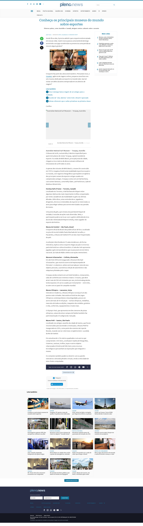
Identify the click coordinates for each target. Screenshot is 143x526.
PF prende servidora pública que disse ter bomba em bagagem (60, 473)
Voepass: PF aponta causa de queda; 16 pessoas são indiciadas (60, 413)
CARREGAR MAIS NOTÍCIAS (71, 480)
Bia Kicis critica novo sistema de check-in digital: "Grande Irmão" (60, 433)
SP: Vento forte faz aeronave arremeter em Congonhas (36, 473)
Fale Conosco (39, 515)
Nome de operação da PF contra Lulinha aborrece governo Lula (106, 51)
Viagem (30, 410)
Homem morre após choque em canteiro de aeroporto (104, 433)
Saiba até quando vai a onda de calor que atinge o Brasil (81, 453)
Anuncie (32, 515)
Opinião (104, 11)
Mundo (94, 11)
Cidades (97, 430)
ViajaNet (49, 76)
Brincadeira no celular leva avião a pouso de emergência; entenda (60, 453)
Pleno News (71, 5)
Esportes (75, 11)
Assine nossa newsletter (35, 495)
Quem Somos (47, 515)
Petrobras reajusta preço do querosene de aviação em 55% (81, 433)
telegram (37, 4)
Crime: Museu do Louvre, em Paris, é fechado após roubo (81, 473)
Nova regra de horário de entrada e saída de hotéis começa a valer (105, 453)
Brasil (38, 11)
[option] (68, 128)
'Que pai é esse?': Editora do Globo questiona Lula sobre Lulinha (106, 58)
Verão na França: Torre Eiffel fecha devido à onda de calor (103, 413)
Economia (68, 11)
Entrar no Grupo (57, 384)
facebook (27, 4)
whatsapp (34, 4)
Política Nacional (48, 11)
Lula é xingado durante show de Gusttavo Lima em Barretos (106, 64)
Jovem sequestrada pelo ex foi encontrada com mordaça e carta (106, 70)
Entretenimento (85, 11)
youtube (40, 4)
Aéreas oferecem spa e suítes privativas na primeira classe (70, 101)
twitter (43, 4)
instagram (30, 4)
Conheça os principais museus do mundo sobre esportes (38, 413)
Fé (99, 11)
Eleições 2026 (59, 11)
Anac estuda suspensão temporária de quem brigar (36, 453)
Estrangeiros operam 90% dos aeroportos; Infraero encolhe (37, 433)
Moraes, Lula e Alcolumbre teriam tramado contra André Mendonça (106, 38)
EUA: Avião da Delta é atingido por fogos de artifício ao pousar (82, 413)
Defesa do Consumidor (101, 451)
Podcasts (40, 15)
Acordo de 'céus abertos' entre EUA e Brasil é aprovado (68, 98)
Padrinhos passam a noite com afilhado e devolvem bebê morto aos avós (106, 45)
